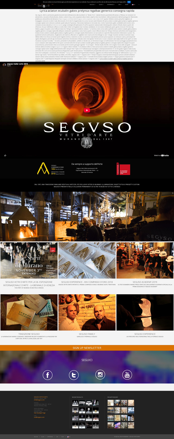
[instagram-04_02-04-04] (100, 375)
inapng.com (69, 53)
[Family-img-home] (87, 312)
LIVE (119, 4)
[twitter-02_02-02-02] (74, 375)
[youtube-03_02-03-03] (127, 375)
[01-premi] (87, 260)
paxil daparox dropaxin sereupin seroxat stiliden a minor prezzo (66, 59)
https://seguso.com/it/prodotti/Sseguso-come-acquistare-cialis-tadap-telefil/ (81, 19)
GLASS (101, 4)
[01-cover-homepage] (29, 260)
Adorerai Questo (58, 25)
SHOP (126, 4)
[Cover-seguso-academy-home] (145, 260)
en (134, 4)
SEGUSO (92, 4)
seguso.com (59, 47)
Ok (129, 2)
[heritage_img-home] (29, 312)
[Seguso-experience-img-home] (145, 312)
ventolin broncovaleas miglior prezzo (100, 57)
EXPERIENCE (110, 4)
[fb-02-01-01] (47, 375)
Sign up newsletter (87, 348)
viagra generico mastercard (124, 57)
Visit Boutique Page (39, 413)
